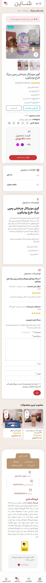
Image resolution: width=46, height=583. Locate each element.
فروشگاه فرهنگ (32, 502)
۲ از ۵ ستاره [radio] (28, 332)
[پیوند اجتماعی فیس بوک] (27, 123)
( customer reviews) (22, 83)
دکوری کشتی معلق (15, 430)
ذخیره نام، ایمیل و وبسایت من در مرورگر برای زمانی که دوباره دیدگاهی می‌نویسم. (23, 385)
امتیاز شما (37, 332)
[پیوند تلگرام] (9, 123)
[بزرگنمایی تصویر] (35, 54)
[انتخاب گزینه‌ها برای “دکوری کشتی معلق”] (6, 412)
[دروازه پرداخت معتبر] (24, 546)
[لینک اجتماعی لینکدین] (14, 123)
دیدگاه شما (36, 336)
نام (39, 364)
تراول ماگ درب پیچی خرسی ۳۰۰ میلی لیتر (34, 431)
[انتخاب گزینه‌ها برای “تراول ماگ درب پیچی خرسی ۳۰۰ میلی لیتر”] (27, 412)
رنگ (28, 144)
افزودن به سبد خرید (23, 157)
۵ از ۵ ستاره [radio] (22, 332)
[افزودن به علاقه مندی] (27, 416)
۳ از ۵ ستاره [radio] (26, 332)
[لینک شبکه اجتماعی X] (23, 123)
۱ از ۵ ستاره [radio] (29, 332)
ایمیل (38, 373)
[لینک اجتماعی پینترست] (18, 123)
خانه (19, 10)
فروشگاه (25, 10)
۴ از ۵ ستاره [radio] (24, 332)
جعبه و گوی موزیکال (37, 10)
